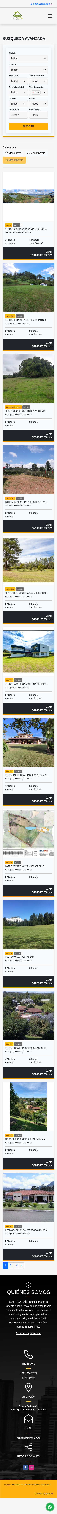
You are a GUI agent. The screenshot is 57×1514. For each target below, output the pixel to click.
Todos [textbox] (14, 58)
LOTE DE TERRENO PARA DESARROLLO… (25, 866)
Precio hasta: (34, 110)
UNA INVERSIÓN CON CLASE (19, 957)
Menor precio (37, 153)
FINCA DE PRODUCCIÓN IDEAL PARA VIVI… (26, 1139)
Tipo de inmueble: (36, 76)
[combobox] (28, 58)
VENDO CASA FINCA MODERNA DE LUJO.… (26, 684)
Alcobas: (12, 98)
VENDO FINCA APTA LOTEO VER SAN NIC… (26, 320)
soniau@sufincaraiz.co (28, 1438)
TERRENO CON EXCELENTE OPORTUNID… (25, 411)
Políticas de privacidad (28, 1333)
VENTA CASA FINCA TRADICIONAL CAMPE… (27, 775)
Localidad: (13, 64)
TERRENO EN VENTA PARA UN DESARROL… (26, 593)
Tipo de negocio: (36, 87)
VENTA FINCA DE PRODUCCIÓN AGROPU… (26, 1048)
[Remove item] (33, 92)
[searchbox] (32, 98)
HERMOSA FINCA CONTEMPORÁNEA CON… (26, 1230)
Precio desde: (14, 110)
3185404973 (28, 1378)
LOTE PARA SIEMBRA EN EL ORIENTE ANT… (26, 502)
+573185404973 (28, 1373)
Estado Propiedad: (16, 87)
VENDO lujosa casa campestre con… (26, 229)
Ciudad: (12, 53)
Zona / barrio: (14, 76)
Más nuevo (14, 153)
